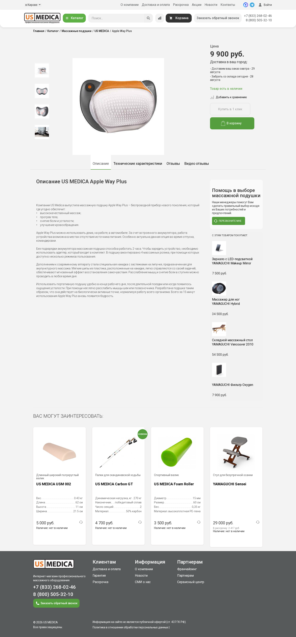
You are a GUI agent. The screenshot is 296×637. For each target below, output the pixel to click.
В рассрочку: (226, 528)
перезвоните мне (230, 221)
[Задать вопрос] (81, 522)
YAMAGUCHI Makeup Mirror (232, 261)
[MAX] (245, 4)
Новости (211, 5)
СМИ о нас (143, 582)
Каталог (77, 18)
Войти (268, 4)
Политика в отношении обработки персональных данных (130, 627)
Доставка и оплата (156, 5)
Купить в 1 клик (230, 109)
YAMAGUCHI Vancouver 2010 (232, 342)
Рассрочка (181, 5)
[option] (41, 70)
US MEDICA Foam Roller (174, 484)
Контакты (227, 5)
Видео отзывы (196, 163)
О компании (130, 5)
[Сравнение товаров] (159, 18)
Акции (196, 5)
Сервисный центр (190, 582)
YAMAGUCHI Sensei (229, 484)
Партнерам (185, 575)
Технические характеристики (137, 163)
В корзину (234, 123)
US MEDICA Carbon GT (114, 484)
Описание (101, 163)
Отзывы (173, 163)
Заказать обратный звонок (218, 18)
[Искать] (148, 18)
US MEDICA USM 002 (53, 484)
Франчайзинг (187, 569)
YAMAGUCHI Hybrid (226, 302)
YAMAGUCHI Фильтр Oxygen (232, 385)
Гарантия (99, 575)
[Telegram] (252, 4)
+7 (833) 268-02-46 (258, 16)
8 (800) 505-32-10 (259, 20)
